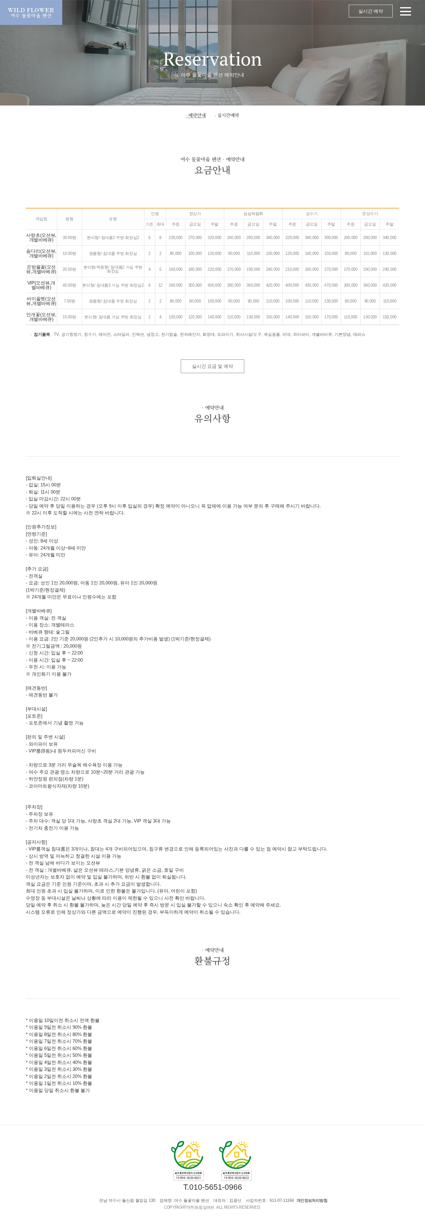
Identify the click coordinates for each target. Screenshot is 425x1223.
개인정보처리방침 (312, 1200)
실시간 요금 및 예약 (212, 366)
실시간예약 (228, 115)
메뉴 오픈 (243, 12)
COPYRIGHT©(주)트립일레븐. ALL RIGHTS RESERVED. (212, 1207)
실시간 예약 (370, 11)
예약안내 (197, 115)
